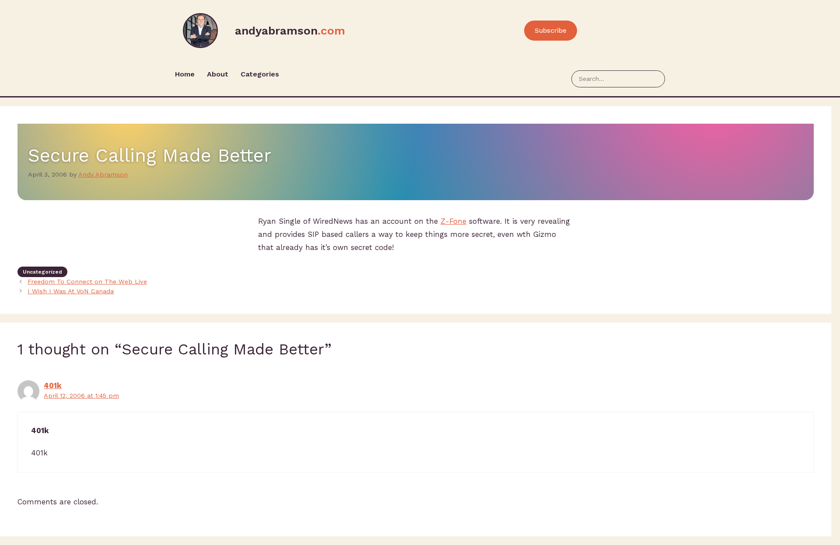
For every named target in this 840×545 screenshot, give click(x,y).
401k (53, 385)
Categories (260, 74)
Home (185, 74)
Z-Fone (453, 221)
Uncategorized (42, 272)
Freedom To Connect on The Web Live (87, 281)
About (217, 74)
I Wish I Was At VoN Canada (71, 291)
